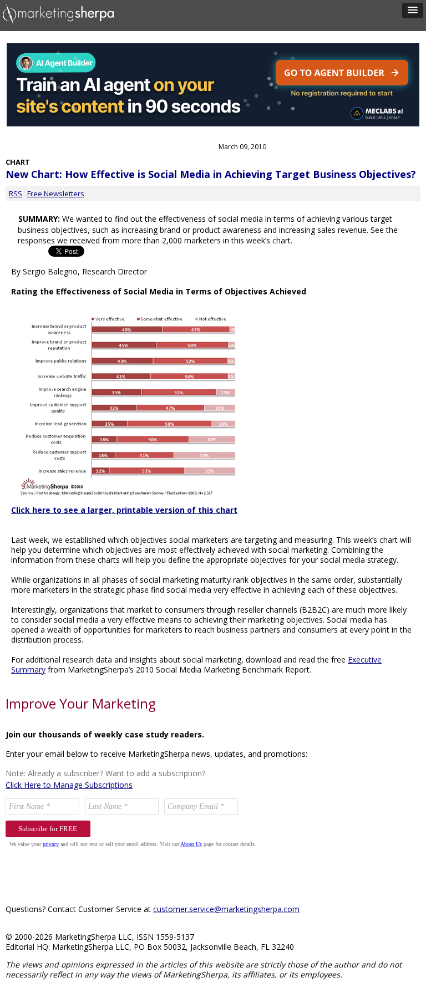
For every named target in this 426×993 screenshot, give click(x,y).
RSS (15, 193)
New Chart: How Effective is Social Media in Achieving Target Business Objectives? (211, 174)
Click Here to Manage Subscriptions (69, 785)
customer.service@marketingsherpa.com (226, 909)
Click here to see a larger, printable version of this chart (124, 510)
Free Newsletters (55, 193)
